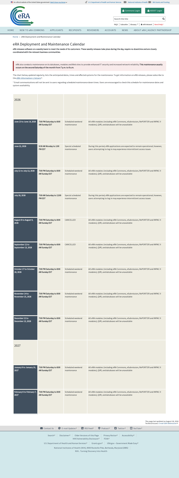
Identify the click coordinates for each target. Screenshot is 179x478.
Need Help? (158, 24)
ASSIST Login (155, 10)
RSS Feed (88, 428)
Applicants (56, 30)
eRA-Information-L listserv (28, 78)
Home (10, 30)
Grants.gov (96, 443)
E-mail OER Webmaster (168, 423)
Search (51, 435)
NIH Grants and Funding (161, 2)
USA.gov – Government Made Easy (122, 443)
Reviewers (93, 30)
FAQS (116, 24)
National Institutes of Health (138, 2)
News (125, 30)
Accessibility (127, 435)
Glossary (133, 24)
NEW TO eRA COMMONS (32, 30)
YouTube (137, 428)
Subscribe (124, 24)
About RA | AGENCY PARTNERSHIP (153, 30)
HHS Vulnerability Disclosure (85, 438)
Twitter (120, 428)
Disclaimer (64, 435)
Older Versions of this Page (87, 435)
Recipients (75, 30)
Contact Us (48, 428)
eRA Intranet (147, 24)
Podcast (105, 428)
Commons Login (132, 10)
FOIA (106, 438)
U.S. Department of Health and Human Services (104, 2)
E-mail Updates (68, 428)
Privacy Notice (110, 435)
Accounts (110, 30)
